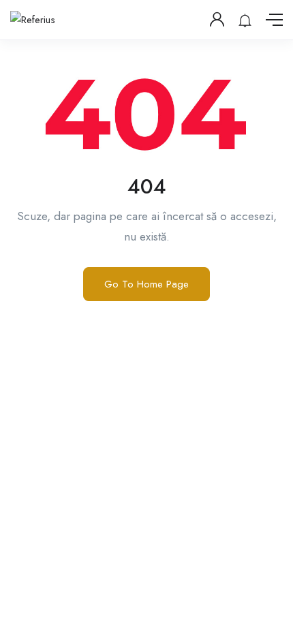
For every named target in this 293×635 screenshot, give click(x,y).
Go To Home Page (146, 284)
